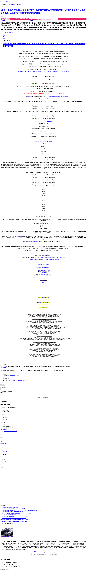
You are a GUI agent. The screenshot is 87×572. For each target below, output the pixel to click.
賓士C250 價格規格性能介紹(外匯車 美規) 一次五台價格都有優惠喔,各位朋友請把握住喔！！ (44, 331)
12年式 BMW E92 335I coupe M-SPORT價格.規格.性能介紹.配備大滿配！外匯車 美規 (44, 344)
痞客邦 (11, 375)
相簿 (4, 35)
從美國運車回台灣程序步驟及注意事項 (10, 507)
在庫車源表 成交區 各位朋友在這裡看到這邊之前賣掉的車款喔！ (44, 333)
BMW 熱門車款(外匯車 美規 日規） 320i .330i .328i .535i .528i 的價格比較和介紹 (19, 510)
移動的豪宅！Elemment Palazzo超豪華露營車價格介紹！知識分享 (44, 350)
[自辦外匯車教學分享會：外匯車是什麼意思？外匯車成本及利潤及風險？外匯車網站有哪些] (15, 19)
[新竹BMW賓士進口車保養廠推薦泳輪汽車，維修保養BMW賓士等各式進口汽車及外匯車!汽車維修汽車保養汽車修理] (7, 538)
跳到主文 (3, 16)
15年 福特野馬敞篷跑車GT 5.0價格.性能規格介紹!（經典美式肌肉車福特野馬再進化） (44, 316)
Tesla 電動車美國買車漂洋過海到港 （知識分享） (13, 515)
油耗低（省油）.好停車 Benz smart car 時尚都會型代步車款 (15, 516)
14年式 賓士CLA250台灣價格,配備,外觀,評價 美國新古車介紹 (44, 356)
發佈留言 (2, 392)
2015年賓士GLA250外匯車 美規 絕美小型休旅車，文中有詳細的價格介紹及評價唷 (44, 315)
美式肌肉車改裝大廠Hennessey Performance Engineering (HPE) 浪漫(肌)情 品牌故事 (44, 349)
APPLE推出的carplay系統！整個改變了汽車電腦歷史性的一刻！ (44, 342)
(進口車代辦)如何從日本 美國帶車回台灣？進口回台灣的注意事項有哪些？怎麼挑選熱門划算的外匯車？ (44, 321)
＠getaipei (5, 429)
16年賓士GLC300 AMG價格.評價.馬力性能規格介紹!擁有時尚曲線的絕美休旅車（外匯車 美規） (44, 328)
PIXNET (34, 554)
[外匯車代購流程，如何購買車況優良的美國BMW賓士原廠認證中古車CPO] (72, 19)
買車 (35, 551)
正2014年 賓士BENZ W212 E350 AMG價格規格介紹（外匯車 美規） (44, 332)
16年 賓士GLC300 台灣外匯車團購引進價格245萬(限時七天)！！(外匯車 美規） (44, 348)
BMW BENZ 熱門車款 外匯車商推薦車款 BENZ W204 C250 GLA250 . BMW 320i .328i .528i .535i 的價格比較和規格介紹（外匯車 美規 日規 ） (44, 338)
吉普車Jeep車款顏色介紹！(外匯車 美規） (44, 336)
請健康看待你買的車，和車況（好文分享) (44, 343)
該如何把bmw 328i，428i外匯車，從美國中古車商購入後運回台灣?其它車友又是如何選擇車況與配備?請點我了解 (43, 71)
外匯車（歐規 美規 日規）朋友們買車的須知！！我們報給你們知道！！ (18, 513)
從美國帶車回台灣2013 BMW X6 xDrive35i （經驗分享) (14, 518)
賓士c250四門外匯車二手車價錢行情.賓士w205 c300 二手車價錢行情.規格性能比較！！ (44, 353)
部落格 (4, 36)
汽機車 (9, 378)
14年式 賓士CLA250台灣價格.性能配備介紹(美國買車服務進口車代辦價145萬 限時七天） (44, 354)
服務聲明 (55, 554)
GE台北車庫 (3, 367)
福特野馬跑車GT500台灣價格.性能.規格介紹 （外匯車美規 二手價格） (44, 322)
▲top (2, 382)
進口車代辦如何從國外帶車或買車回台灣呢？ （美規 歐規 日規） (44, 319)
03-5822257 (8, 424)
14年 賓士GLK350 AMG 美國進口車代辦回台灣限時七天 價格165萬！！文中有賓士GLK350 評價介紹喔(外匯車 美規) (44, 339)
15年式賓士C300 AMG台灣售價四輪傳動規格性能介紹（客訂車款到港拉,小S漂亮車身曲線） (44, 314)
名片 (4, 38)
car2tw (32, 551)
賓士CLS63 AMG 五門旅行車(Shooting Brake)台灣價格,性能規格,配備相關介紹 (44, 355)
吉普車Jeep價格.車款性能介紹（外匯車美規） (44, 334)
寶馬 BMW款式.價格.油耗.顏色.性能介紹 (17, 380)
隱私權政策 (51, 554)
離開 (7, 569)
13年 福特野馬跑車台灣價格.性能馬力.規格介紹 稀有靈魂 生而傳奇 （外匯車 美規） (44, 325)
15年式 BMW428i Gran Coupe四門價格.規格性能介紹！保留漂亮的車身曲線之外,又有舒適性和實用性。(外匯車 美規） (44, 330)
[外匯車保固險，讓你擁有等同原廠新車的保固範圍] (43, 19)
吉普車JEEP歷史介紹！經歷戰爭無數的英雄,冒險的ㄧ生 (44, 337)
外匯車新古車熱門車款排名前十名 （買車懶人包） (44, 351)
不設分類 (11, 32)
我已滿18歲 (3, 569)
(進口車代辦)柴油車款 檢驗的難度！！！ (44, 320)
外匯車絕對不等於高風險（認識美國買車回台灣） (13, 511)
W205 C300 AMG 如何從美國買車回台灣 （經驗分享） (14, 508)
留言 (14, 375)
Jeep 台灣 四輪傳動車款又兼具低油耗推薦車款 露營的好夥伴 (14, 519)
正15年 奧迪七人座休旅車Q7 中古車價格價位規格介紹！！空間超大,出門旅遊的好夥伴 (44, 345)
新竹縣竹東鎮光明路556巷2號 (10, 431)
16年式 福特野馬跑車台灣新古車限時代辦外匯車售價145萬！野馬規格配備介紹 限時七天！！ (44, 326)
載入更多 (2, 384)
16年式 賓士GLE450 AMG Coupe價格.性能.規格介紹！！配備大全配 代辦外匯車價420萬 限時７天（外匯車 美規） (44, 327)
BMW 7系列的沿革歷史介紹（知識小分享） (44, 340)
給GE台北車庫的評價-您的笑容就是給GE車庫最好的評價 (44, 317)
